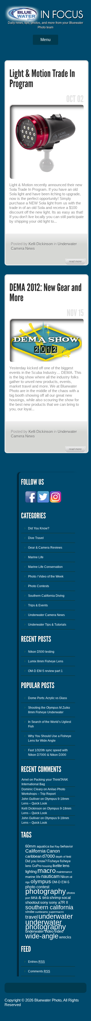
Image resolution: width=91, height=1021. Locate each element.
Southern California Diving (46, 596)
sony (44, 902)
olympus (41, 881)
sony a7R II (58, 902)
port (27, 897)
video (58, 931)
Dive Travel (36, 538)
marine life (32, 877)
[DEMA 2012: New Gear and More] (46, 361)
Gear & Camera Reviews (45, 547)
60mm (30, 846)
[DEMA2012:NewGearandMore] (46, 292)
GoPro (36, 866)
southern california (49, 907)
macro (46, 870)
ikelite (57, 866)
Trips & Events (38, 605)
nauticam (50, 876)
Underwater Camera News (46, 615)
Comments (39, 971)
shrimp (55, 898)
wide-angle (41, 936)
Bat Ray (55, 846)
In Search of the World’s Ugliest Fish (49, 724)
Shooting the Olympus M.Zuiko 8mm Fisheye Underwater (49, 710)
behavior (66, 846)
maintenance (64, 871)
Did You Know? (38, 528)
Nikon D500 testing (41, 651)
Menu (45, 39)
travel (31, 917)
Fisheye (53, 861)
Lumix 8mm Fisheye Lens (45, 661)
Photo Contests (38, 586)
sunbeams (41, 911)
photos (71, 892)
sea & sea (40, 897)
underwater (55, 916)
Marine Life (35, 557)
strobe (29, 912)
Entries (36, 962)
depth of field (63, 856)
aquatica (43, 846)
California (35, 851)
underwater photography (45, 924)
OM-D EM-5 (60, 882)
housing (47, 866)
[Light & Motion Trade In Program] (46, 178)
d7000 (48, 856)
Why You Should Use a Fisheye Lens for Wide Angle (49, 738)
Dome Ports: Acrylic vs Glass (47, 698)
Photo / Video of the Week (45, 576)
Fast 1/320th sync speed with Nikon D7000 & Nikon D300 (48, 752)
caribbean (33, 856)
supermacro (56, 911)
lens (66, 866)
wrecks (65, 937)
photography (45, 891)
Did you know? (36, 861)
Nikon (64, 877)
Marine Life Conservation (45, 567)
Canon (53, 851)
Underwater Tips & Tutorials (47, 624)
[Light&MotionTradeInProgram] (43, 78)
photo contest (37, 886)
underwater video (39, 931)
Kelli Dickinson (41, 244)
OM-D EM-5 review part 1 (45, 671)
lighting (31, 872)
